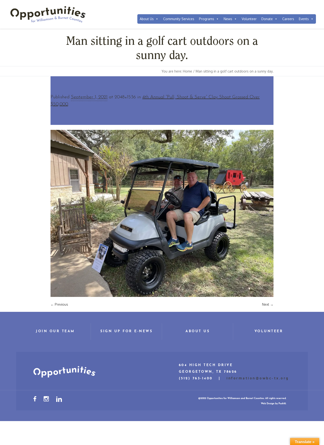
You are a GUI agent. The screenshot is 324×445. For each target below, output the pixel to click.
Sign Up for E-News (126, 331)
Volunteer (249, 19)
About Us (147, 19)
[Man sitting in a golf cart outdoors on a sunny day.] (162, 213)
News (228, 19)
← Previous (59, 304)
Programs (206, 19)
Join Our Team (55, 331)
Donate (267, 19)
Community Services (178, 19)
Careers (288, 19)
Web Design (267, 403)
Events (304, 19)
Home (187, 71)
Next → (267, 304)
